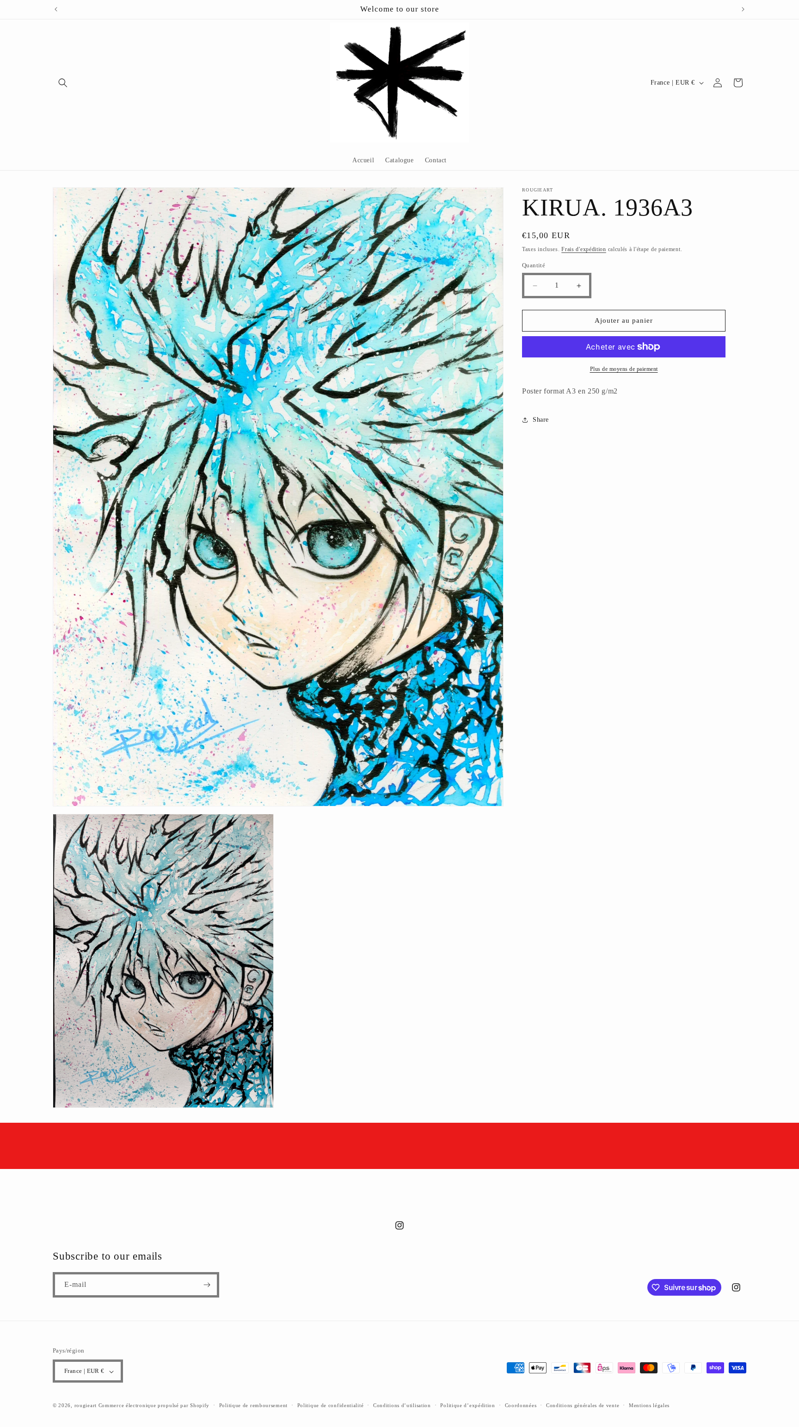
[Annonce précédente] (56, 9)
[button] (63, 83)
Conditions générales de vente (582, 1405)
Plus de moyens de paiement (624, 369)
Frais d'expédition (583, 249)
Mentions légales (649, 1405)
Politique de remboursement (253, 1405)
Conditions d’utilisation (402, 1405)
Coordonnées (521, 1405)
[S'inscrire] (207, 1285)
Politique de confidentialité (330, 1405)
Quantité (533, 265)
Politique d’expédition (467, 1405)
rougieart (85, 1406)
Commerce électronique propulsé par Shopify (153, 1406)
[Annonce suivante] (743, 9)
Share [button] (541, 420)
